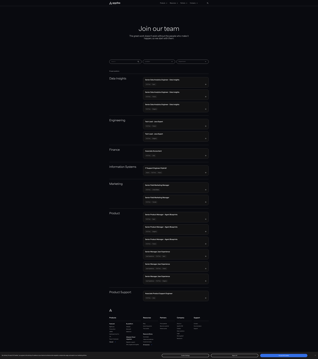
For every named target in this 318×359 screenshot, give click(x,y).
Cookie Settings (185, 355)
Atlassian (128, 326)
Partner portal (163, 328)
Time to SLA (112, 329)
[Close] (315, 355)
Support (196, 328)
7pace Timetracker (114, 339)
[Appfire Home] (114, 3)
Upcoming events (147, 326)
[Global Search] (208, 3)
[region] (159, 355)
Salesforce (128, 331)
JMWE (111, 331)
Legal (178, 333)
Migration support (130, 342)
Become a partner (164, 326)
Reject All (234, 355)
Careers (179, 328)
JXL (110, 336)
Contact (196, 323)
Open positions (180, 331)
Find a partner (163, 323)
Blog (144, 323)
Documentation (197, 326)
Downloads (146, 337)
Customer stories (147, 341)
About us (179, 323)
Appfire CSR (180, 326)
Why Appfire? (180, 336)
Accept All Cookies (284, 355)
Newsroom (179, 338)
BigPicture (111, 326)
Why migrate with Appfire (132, 344)
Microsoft (128, 329)
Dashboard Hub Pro (114, 334)
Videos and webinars (148, 339)
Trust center (146, 328)
